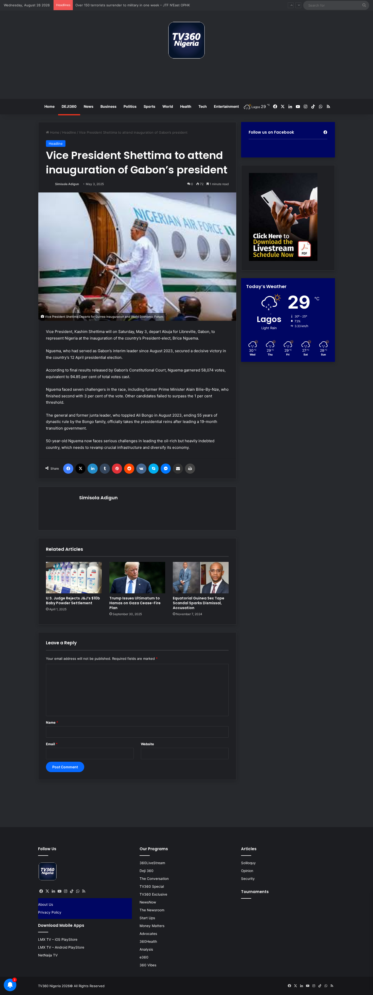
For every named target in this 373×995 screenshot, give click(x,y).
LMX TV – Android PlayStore (61, 947)
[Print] (190, 469)
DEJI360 (69, 106)
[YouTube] (59, 891)
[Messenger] (166, 469)
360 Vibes (148, 965)
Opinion (247, 871)
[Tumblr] (105, 469)
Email (52, 744)
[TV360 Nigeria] (186, 40)
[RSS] (84, 891)
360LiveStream (152, 863)
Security (248, 879)
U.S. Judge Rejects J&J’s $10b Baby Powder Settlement (73, 601)
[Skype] (153, 469)
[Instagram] (65, 891)
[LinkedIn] (93, 469)
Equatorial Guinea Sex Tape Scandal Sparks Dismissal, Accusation (198, 603)
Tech (202, 106)
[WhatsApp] (78, 891)
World (167, 106)
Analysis (146, 949)
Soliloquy (248, 863)
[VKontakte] (141, 469)
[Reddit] (129, 469)
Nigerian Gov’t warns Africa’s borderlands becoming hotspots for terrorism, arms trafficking (147, 6)
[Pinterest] (117, 469)
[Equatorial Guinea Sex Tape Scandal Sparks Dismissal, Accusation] (201, 577)
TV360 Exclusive (153, 894)
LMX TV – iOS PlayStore (57, 939)
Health (185, 106)
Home (49, 106)
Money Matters (152, 926)
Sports (149, 106)
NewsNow (148, 902)
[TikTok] (72, 891)
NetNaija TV (48, 955)
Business (108, 106)
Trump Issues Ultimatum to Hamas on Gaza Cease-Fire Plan (135, 603)
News (88, 106)
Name (52, 722)
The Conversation (154, 879)
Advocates (148, 934)
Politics (130, 106)
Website (147, 744)
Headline (69, 132)
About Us (45, 904)
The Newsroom (152, 910)
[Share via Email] (178, 469)
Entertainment (226, 106)
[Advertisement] (186, 80)
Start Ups (147, 918)
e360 (144, 957)
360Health (148, 941)
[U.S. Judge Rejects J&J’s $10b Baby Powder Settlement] (74, 577)
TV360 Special (152, 886)
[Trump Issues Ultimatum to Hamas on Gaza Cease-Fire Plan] (137, 577)
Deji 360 (147, 871)
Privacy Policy (49, 912)
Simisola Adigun (67, 184)
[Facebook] (68, 469)
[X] (80, 469)
